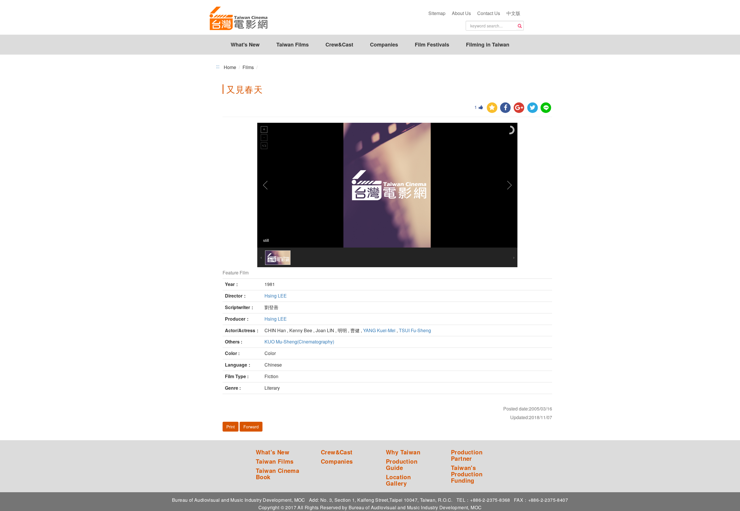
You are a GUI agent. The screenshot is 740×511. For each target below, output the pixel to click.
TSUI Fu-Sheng (415, 330)
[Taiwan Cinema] (238, 18)
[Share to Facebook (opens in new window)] (505, 108)
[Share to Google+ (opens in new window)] (519, 108)
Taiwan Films (292, 44)
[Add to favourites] (492, 108)
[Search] (519, 26)
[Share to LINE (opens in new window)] (546, 108)
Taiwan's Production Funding (466, 474)
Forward (251, 427)
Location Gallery (398, 480)
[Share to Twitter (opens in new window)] (532, 108)
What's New (245, 44)
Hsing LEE (275, 295)
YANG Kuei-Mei (379, 330)
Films (248, 67)
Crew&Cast (339, 44)
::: (217, 66)
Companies (384, 44)
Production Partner (466, 455)
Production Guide (401, 464)
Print (230, 427)
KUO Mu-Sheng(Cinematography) (299, 341)
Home (230, 67)
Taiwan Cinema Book (277, 473)
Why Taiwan (403, 452)
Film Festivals (432, 44)
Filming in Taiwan (487, 44)
